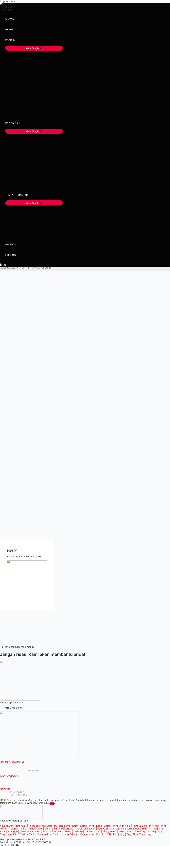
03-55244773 (17, 792)
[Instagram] (5, 265)
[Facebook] (1, 265)
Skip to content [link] (8, 1)
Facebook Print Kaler (40, 825)
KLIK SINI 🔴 (46, 268)
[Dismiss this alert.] (52, 803)
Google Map (34, 770)
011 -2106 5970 (18, 794)
